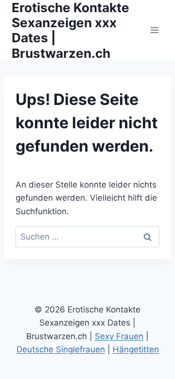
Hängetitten (136, 349)
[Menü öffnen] (154, 30)
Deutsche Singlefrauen (61, 349)
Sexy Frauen (119, 336)
